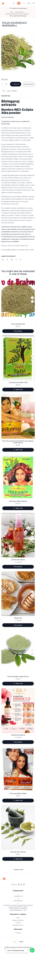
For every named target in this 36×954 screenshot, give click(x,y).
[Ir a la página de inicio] (3, 3)
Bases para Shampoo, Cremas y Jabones (17, 14)
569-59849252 (18, 901)
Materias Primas (19, 12)
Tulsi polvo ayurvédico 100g (18, 382)
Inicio (11, 12)
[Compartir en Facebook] (2, 259)
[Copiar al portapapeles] (20, 259)
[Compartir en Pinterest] (16, 259)
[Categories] (18, 3)
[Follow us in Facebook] (21, 884)
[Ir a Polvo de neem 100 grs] (18, 827)
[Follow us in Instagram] (18, 884)
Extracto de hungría (18, 560)
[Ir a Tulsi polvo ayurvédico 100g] (18, 358)
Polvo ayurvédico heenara (18, 501)
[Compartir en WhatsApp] (11, 259)
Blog (18, 918)
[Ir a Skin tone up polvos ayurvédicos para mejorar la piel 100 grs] (18, 416)
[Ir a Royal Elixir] (18, 593)
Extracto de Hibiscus (18, 735)
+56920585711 (18, 896)
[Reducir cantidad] (3, 84)
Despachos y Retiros (18, 920)
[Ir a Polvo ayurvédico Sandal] (18, 769)
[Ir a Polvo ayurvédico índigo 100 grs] (18, 652)
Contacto (18, 923)
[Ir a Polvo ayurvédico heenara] (18, 476)
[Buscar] (24, 3)
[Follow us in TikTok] (24, 884)
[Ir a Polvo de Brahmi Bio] (18, 299)
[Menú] (13, 3)
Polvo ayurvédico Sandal (18, 793)
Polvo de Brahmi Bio (18, 324)
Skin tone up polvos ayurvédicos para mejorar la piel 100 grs (18, 442)
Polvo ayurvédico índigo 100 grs (18, 676)
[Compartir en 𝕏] (7, 259)
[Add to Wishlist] (32, 297)
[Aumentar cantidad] (6, 84)
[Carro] (33, 3)
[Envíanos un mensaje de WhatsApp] (32, 950)
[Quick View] (32, 301)
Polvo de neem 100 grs (18, 852)
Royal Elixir (18, 618)
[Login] (29, 3)
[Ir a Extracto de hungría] (18, 535)
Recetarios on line (18, 925)
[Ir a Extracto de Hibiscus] (18, 710)
